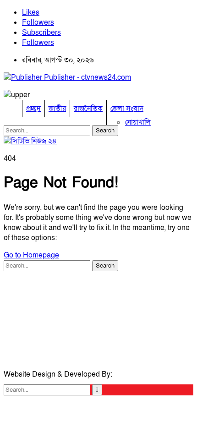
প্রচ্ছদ (33, 109)
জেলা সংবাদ (126, 109)
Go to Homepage (31, 255)
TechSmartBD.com (144, 374)
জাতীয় (57, 109)
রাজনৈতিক (88, 109)
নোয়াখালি (138, 122)
